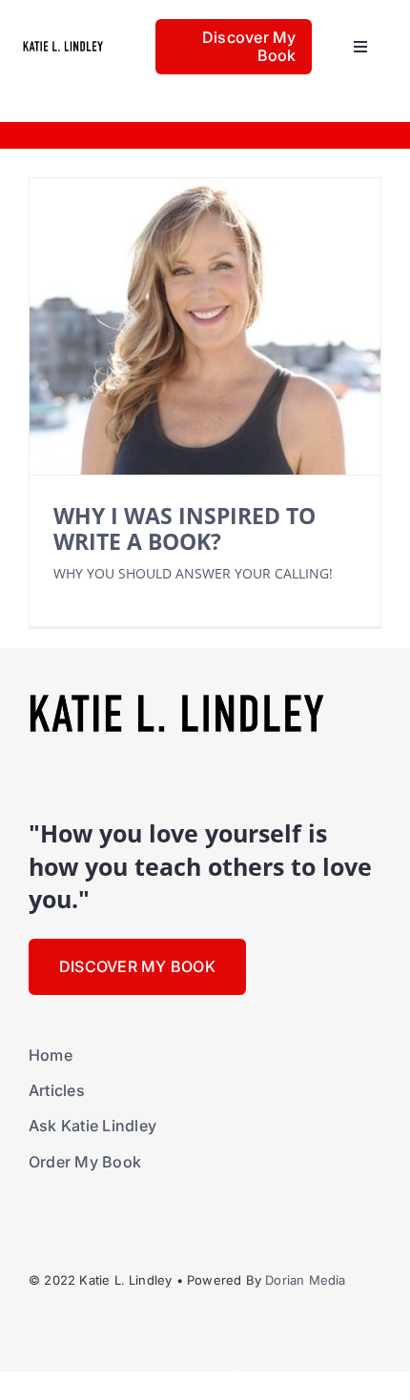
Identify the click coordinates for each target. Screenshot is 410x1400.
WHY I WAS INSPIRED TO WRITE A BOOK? (184, 528)
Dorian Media (305, 1280)
